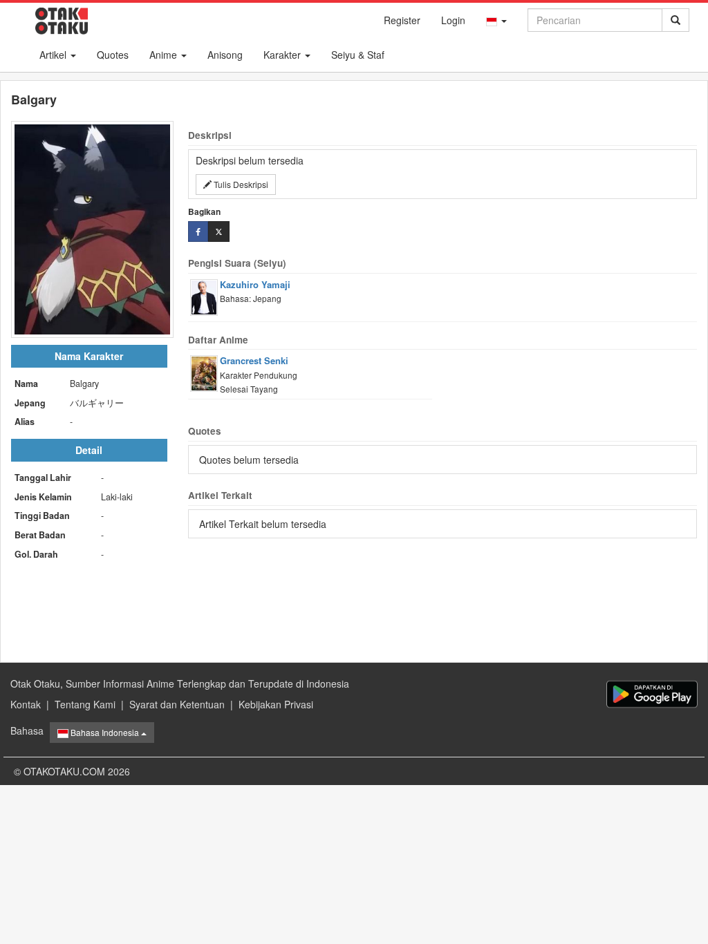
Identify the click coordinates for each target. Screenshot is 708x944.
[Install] (652, 694)
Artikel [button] (54, 55)
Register (402, 20)
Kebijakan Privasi (276, 704)
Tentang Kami (85, 704)
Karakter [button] (283, 55)
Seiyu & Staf (357, 55)
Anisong (225, 55)
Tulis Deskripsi (240, 184)
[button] (496, 20)
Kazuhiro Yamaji (255, 284)
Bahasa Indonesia (104, 732)
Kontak (25, 704)
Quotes (113, 55)
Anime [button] (164, 55)
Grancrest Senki (254, 360)
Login (453, 20)
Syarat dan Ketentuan (177, 704)
